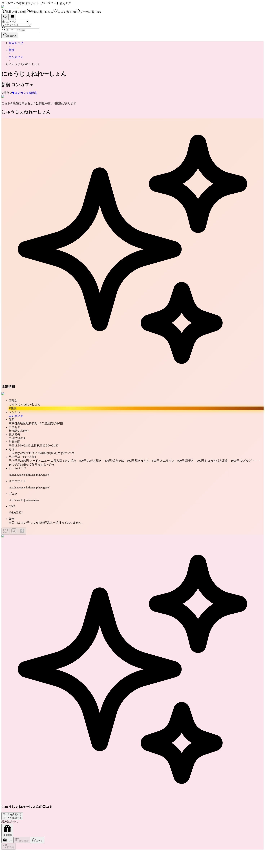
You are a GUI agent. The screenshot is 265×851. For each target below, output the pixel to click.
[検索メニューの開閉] (5, 17)
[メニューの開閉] (12, 17)
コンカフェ (16, 57)
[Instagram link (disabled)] (14, 531)
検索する (12, 36)
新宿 (11, 50)
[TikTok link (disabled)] (22, 531)
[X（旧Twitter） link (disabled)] (5, 531)
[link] (24, 64)
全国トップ (16, 42)
